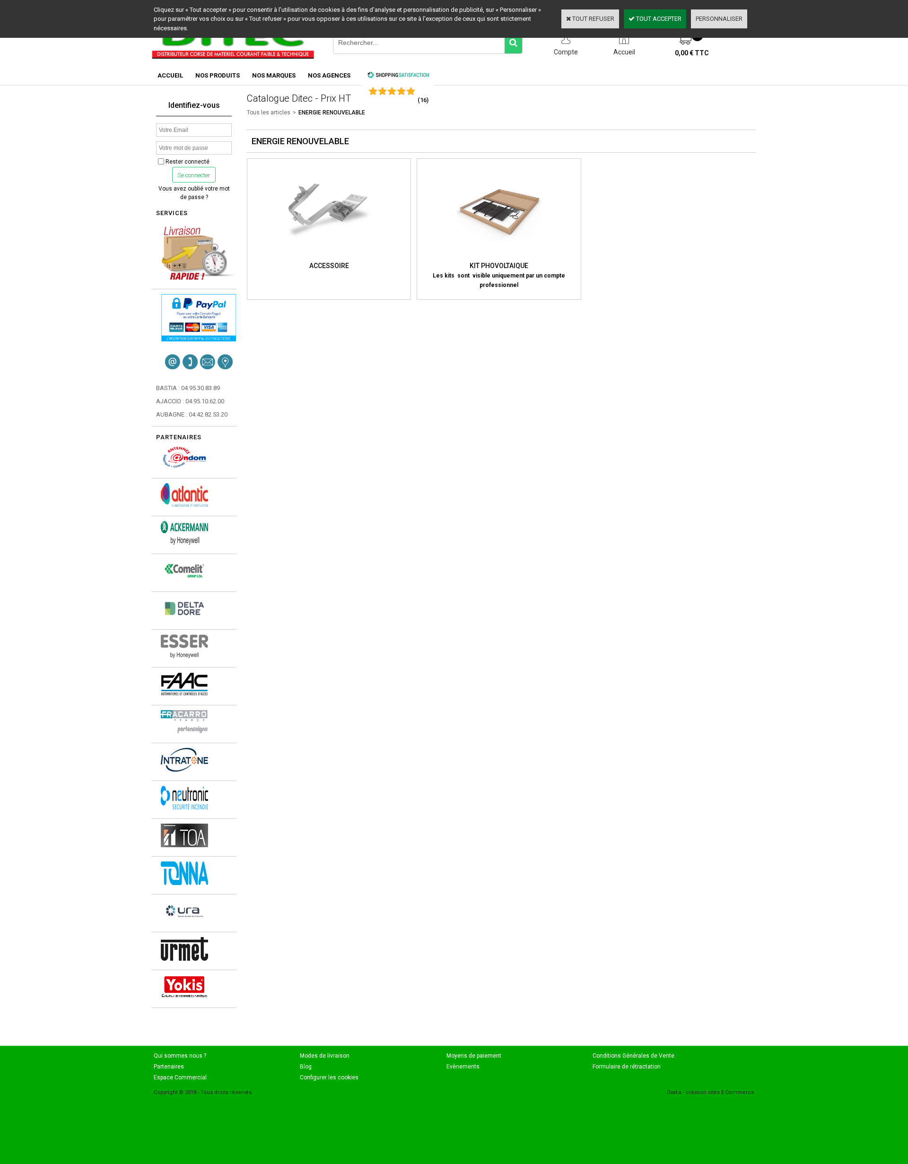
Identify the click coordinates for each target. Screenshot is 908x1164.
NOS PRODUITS (217, 75)
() (423, 100)
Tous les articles (268, 112)
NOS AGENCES (329, 75)
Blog (306, 1066)
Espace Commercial (180, 1077)
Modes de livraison (324, 1055)
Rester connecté (188, 161)
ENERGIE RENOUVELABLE (331, 112)
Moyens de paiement (473, 1055)
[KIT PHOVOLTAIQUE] (499, 256)
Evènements (463, 1066)
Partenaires (169, 1066)
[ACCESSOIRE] (329, 256)
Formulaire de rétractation (627, 1066)
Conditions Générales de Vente (633, 1055)
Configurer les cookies (329, 1077)
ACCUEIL (170, 75)
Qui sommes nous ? (180, 1055)
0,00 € (692, 53)
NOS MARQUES (274, 75)
